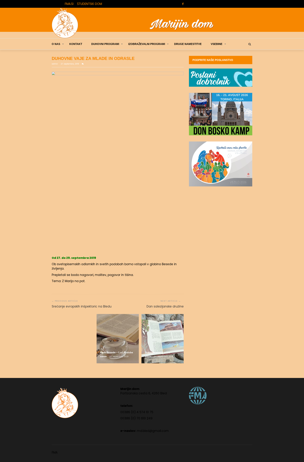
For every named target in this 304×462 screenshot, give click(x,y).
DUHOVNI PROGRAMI (105, 43)
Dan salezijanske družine (165, 306)
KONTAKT (75, 43)
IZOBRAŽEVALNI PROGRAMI (146, 43)
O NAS (56, 43)
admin (55, 64)
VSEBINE (216, 43)
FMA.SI (69, 4)
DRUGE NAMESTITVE (188, 43)
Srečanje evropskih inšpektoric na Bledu (82, 306)
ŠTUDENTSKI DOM (89, 4)
